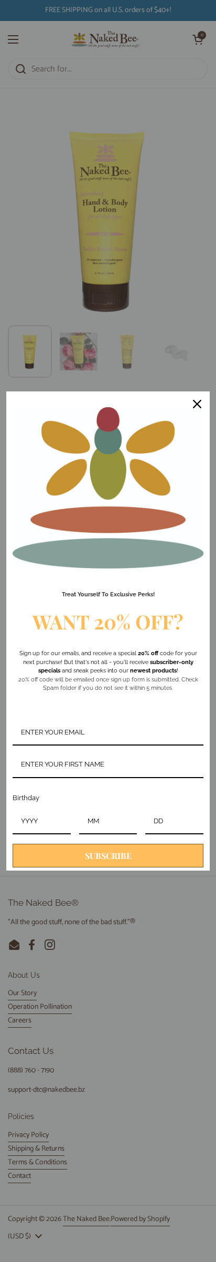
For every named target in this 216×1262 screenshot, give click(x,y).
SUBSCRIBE (108, 855)
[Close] (197, 404)
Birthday (26, 798)
